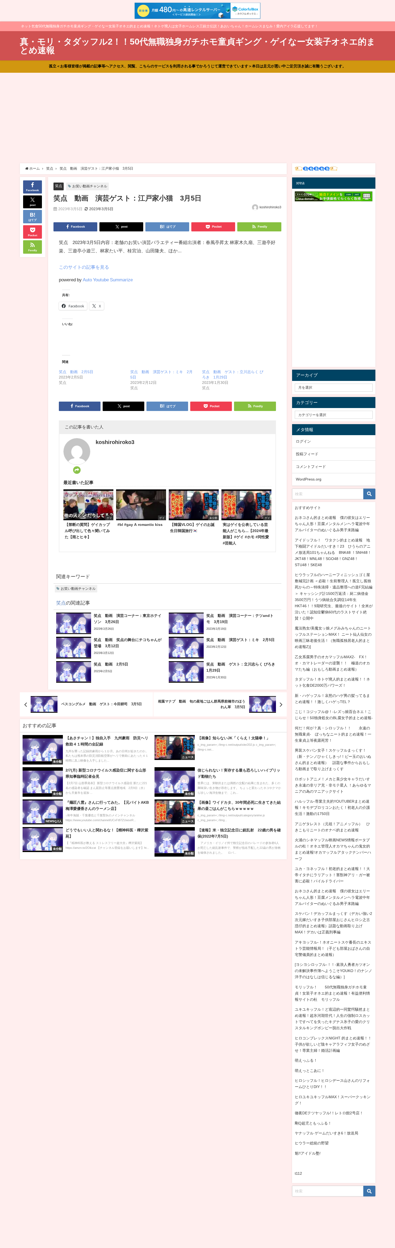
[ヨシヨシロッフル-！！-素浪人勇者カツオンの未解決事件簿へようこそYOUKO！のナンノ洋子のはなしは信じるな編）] (333, 971)
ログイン (303, 441)
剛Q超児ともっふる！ (313, 1123)
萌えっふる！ (306, 1060)
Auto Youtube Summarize (108, 279)
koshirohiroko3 (270, 207)
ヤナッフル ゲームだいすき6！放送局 (326, 1133)
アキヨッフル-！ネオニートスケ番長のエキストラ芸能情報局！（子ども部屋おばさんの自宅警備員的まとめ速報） (333, 948)
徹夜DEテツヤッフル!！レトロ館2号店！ (329, 1113)
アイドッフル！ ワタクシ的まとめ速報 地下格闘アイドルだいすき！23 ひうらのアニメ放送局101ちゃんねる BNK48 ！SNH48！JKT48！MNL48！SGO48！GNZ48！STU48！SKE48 (333, 552)
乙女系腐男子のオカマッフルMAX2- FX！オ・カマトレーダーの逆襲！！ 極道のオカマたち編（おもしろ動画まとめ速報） (332, 663)
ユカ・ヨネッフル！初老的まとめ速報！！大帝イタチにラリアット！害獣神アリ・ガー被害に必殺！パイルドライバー (332, 875)
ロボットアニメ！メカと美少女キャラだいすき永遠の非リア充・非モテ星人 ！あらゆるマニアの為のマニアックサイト (333, 785)
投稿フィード (307, 454)
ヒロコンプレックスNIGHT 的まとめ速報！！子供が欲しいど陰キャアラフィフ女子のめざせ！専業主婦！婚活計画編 (333, 1044)
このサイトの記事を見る (84, 267)
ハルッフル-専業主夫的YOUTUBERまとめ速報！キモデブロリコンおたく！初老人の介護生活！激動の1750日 (332, 807)
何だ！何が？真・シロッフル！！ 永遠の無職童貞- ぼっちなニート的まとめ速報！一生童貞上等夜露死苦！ (333, 734)
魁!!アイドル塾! (308, 1153)
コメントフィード (311, 466)
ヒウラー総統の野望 (312, 1143)
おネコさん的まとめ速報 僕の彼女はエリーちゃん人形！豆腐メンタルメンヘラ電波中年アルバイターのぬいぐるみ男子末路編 (332, 524)
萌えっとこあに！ (310, 1070)
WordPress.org (308, 479)
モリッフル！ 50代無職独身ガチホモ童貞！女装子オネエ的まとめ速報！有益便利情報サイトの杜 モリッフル (332, 993)
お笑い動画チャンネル (89, 186)
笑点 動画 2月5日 (76, 372)
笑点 (58, 186)
